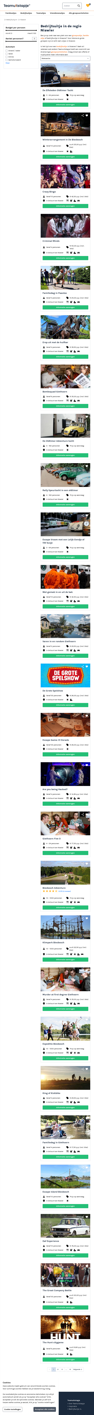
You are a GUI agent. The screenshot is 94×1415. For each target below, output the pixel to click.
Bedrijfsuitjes (26, 13)
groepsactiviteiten (59, 52)
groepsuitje (77, 35)
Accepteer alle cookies (45, 1409)
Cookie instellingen (12, 1409)
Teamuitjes (41, 13)
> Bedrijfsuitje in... (74, 1409)
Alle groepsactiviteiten (78, 13)
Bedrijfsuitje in (10, 19)
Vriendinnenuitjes (57, 13)
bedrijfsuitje (62, 46)
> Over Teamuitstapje (76, 1403)
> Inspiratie (72, 1406)
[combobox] (69, 6)
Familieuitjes (11, 13)
